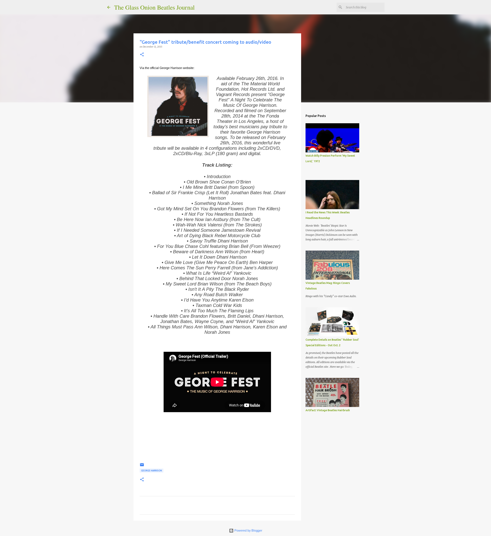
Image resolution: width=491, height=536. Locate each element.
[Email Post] (142, 466)
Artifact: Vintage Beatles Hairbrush (328, 410)
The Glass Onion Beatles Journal (154, 7)
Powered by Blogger (248, 530)
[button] (142, 54)
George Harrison (151, 470)
